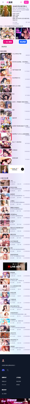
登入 (26, 2)
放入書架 (9, 42)
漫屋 (9, 2)
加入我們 (4, 393)
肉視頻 (18, 384)
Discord (4, 384)
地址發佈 (18, 381)
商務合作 (4, 381)
